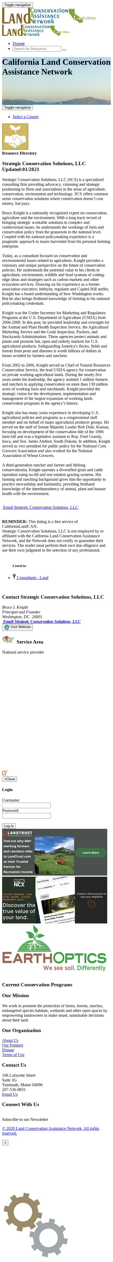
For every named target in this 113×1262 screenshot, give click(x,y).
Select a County (26, 116)
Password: (10, 810)
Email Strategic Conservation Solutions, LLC (40, 507)
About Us (10, 1040)
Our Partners (12, 1045)
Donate (19, 43)
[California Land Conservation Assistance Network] (49, 22)
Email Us (10, 1094)
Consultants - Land (32, 577)
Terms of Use (13, 1054)
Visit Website (20, 627)
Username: (11, 800)
